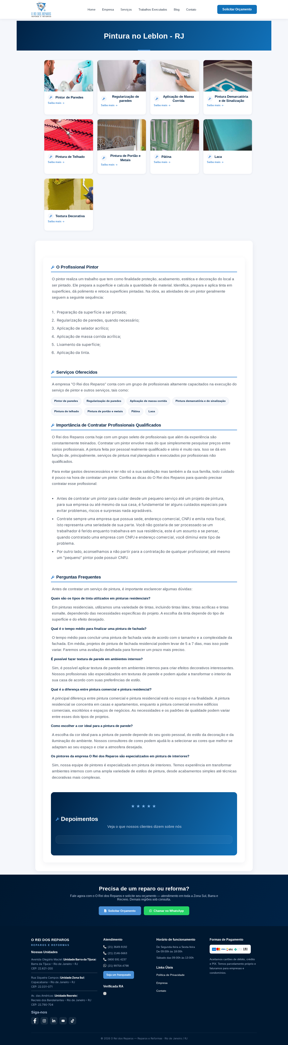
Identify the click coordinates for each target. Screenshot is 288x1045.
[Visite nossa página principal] (48, 9)
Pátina (135, 411)
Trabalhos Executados (153, 9)
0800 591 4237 (117, 959)
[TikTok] (72, 1020)
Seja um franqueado (118, 974)
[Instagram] (44, 1020)
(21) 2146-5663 (117, 953)
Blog (176, 9)
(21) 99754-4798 (118, 965)
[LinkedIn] (53, 1020)
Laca (152, 411)
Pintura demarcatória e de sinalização (201, 401)
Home (91, 9)
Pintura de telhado (66, 411)
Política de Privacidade (170, 974)
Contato (191, 9)
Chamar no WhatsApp (169, 910)
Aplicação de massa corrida (148, 401)
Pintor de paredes (66, 401)
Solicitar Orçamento (237, 9)
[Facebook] (35, 1020)
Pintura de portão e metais (105, 411)
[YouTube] (63, 1020)
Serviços (126, 9)
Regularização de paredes (104, 401)
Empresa (108, 9)
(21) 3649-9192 (117, 946)
